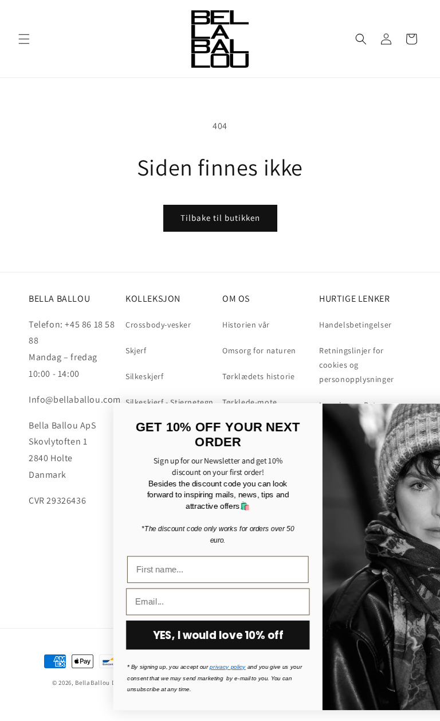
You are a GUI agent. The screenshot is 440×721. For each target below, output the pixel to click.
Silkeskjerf (144, 376)
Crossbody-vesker (158, 324)
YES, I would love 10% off (124, 635)
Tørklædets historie (258, 376)
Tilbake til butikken (220, 217)
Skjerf (136, 350)
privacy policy (134, 667)
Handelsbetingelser (355, 324)
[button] (24, 39)
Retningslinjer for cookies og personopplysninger (356, 364)
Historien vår (246, 324)
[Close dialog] (424, 417)
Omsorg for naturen (259, 350)
